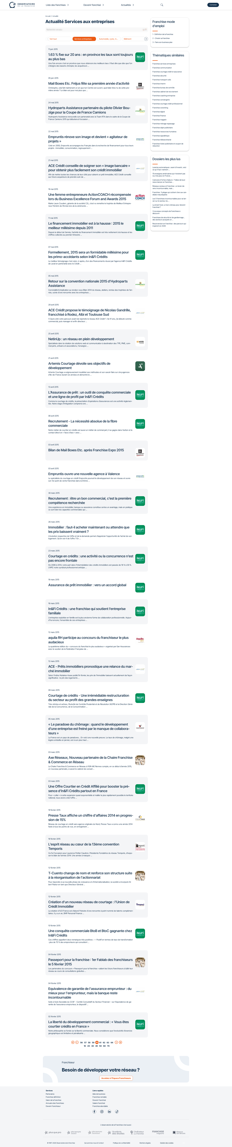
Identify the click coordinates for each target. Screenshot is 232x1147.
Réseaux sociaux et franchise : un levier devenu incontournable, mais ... (168, 187)
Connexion (213, 5)
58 (89, 1042)
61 (100, 1042)
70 (108, 1046)
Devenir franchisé (99, 1100)
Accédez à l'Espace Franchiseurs (116, 1078)
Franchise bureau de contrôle (163, 88)
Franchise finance (159, 116)
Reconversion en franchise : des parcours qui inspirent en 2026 (169, 225)
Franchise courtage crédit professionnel (167, 104)
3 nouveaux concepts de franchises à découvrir (166, 212)
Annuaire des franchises (55, 1103)
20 (88, 1046)
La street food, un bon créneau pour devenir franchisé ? (168, 206)
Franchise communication (162, 68)
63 (108, 1042)
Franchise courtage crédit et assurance (167, 72)
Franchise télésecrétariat (161, 140)
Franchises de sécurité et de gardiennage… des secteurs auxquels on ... (168, 218)
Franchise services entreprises (164, 64)
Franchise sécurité (159, 76)
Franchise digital (158, 112)
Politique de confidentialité (121, 1143)
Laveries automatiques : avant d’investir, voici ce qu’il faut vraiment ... (169, 168)
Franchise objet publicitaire (162, 128)
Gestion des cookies (166, 1143)
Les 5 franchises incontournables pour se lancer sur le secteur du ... (169, 200)
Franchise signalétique (160, 136)
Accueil (47, 16)
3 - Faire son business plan (162, 42)
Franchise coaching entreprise (163, 96)
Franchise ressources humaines (164, 132)
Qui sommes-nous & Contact (94, 1143)
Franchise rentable (100, 1097)
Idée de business (99, 1094)
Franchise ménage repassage (163, 124)
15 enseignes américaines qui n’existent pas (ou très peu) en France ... (168, 175)
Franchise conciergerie (161, 100)
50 (100, 1046)
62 (104, 1042)
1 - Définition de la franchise (162, 34)
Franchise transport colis (161, 80)
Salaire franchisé (99, 1103)
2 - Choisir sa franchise (161, 38)
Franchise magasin (159, 120)
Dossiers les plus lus (166, 159)
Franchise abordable (100, 1106)
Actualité (55, 16)
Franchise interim (159, 84)
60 (104, 1046)
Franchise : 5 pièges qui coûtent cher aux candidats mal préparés (169, 193)
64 (112, 1042)
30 (92, 1046)
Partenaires (50, 1094)
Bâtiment (127, 39)
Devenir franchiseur (53, 1106)
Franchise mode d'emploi (163, 24)
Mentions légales (145, 1143)
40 (96, 1046)
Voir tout (53, 39)
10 (85, 1046)
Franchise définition (53, 1097)
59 (93, 1042)
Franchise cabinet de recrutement (165, 92)
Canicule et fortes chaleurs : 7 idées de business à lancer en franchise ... (168, 181)
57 (85, 1042)
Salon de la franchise (53, 1100)
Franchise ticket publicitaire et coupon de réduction (167, 145)
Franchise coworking (160, 108)
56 (81, 1042)
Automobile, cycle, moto (109, 39)
